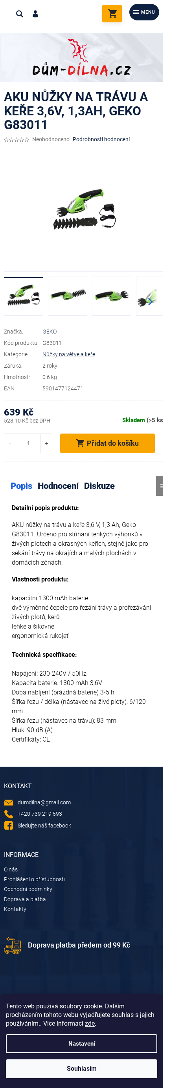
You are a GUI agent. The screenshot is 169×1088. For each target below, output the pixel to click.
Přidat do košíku (113, 443)
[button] (150, 301)
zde (90, 1023)
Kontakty (15, 909)
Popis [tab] (21, 486)
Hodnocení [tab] (58, 486)
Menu (148, 12)
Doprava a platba (25, 899)
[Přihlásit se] (35, 14)
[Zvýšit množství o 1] (46, 443)
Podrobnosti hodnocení (101, 139)
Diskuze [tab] (99, 486)
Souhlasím (82, 1068)
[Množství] (28, 443)
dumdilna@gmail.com (44, 802)
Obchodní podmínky (28, 889)
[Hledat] (20, 14)
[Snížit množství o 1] (10, 443)
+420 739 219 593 (40, 814)
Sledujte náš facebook (44, 825)
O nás (11, 869)
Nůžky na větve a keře (68, 354)
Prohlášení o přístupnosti (34, 879)
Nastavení (81, 1043)
